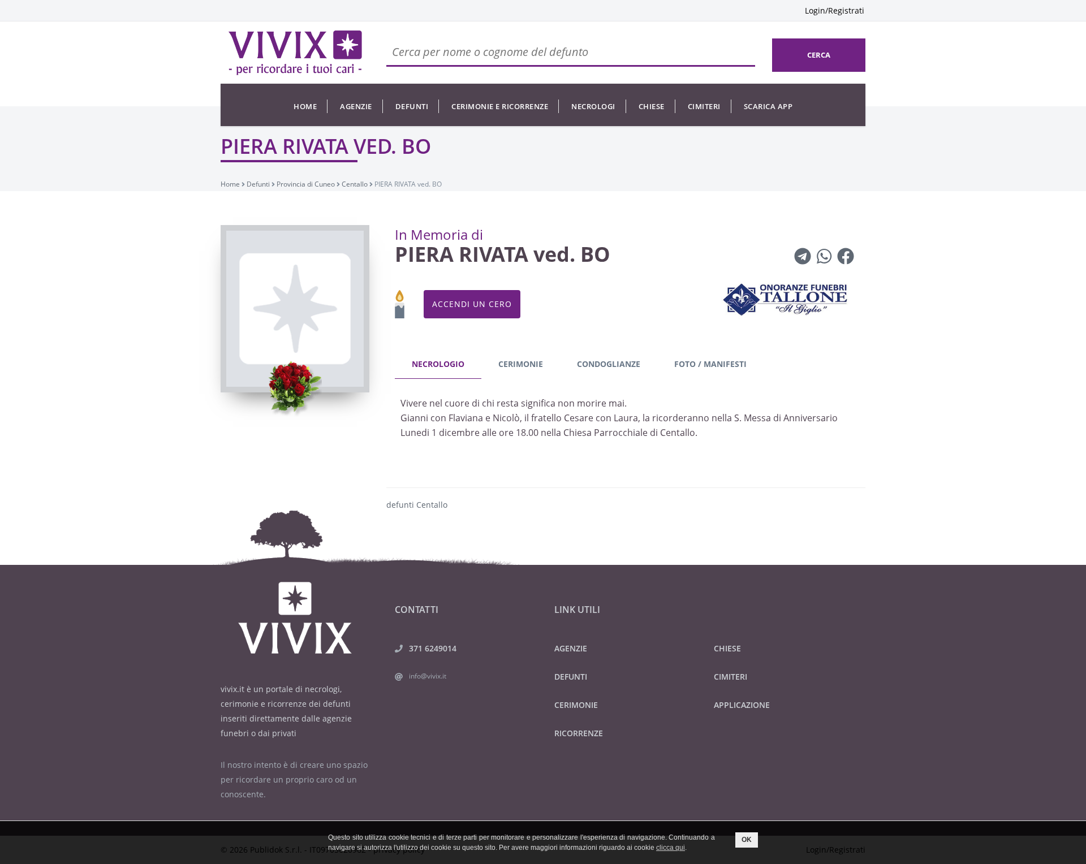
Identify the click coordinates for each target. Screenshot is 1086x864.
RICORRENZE (578, 733)
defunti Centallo (416, 504)
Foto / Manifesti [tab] (710, 363)
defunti (412, 106)
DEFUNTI (570, 676)
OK (747, 840)
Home (305, 106)
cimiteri (704, 106)
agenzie (356, 106)
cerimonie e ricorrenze (499, 106)
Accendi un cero (472, 304)
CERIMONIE (576, 704)
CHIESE (727, 648)
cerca (818, 55)
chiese (652, 106)
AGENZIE (570, 648)
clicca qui (670, 848)
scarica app (768, 106)
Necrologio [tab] (438, 363)
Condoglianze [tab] (608, 363)
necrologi (593, 106)
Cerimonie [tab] (520, 363)
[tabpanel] (626, 421)
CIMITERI (730, 676)
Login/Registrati (834, 10)
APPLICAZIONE (742, 704)
